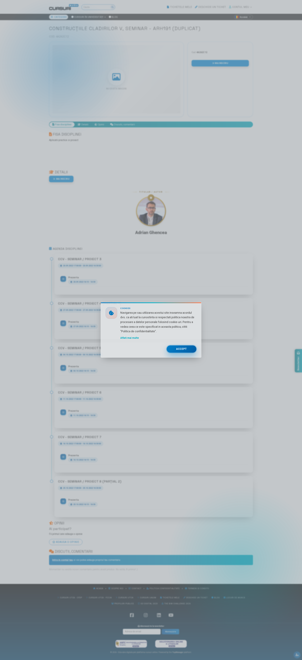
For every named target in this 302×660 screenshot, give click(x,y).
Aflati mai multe (129, 338)
